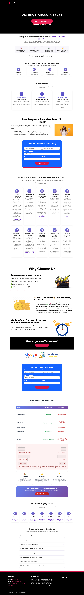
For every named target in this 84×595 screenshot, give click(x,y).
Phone (25, 156)
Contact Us (66, 593)
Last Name (44, 146)
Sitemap (73, 593)
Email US (53, 3)
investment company (45, 303)
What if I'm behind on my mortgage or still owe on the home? (34, 565)
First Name (26, 146)
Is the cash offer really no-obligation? (29, 553)
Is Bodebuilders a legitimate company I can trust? (31, 548)
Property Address (28, 151)
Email (43, 156)
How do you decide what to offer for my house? (31, 557)
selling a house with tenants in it (29, 253)
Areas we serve (26, 3)
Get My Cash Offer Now (42, 493)
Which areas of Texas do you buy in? (28, 561)
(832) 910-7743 (15, 579)
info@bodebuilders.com (17, 581)
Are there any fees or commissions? (28, 540)
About (42, 3)
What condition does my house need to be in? (30, 544)
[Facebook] (63, 577)
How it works (36, 3)
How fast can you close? (26, 535)
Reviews (60, 593)
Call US (47, 3)
